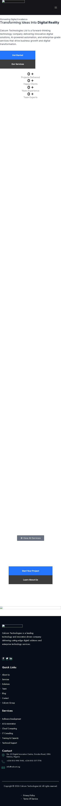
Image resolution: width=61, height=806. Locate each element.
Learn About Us (30, 579)
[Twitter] (7, 658)
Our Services (17, 64)
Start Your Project (30, 571)
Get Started (17, 55)
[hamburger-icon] (55, 7)
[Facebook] (3, 658)
